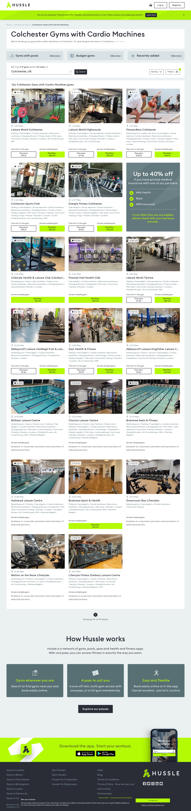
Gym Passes (59, 770)
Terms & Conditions (108, 779)
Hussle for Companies (64, 779)
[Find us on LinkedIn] (157, 785)
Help (100, 770)
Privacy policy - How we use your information (115, 798)
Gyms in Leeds (14, 789)
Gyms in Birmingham (17, 784)
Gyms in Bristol (14, 775)
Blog (100, 775)
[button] (38, 123)
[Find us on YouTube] (161, 785)
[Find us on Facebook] (144, 785)
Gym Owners (59, 775)
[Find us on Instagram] (152, 785)
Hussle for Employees (64, 784)
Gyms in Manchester (17, 779)
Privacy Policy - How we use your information (116, 786)
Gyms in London (15, 770)
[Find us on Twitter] (148, 785)
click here (120, 41)
